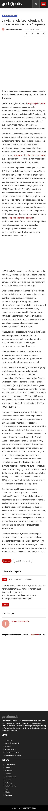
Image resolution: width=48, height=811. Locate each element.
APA (4, 580)
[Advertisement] (24, 63)
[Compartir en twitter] (32, 34)
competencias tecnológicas (19, 218)
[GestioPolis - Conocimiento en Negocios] (10, 717)
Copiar (5, 605)
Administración (10, 765)
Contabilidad (9, 771)
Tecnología (8, 795)
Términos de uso (10, 749)
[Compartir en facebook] (27, 34)
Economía (8, 774)
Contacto (8, 746)
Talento (7, 792)
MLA (10, 580)
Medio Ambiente (10, 786)
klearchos (35, 635)
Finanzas (8, 780)
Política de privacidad (12, 752)
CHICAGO (18, 580)
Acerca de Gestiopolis (12, 743)
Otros (6, 789)
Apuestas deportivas (12, 755)
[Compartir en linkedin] (38, 34)
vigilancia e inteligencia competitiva (29, 155)
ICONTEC (28, 580)
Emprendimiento (10, 15)
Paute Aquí (8, 740)
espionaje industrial (36, 103)
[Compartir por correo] (43, 34)
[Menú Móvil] (43, 4)
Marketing (8, 783)
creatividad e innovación (23, 561)
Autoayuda (8, 768)
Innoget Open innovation (14, 29)
